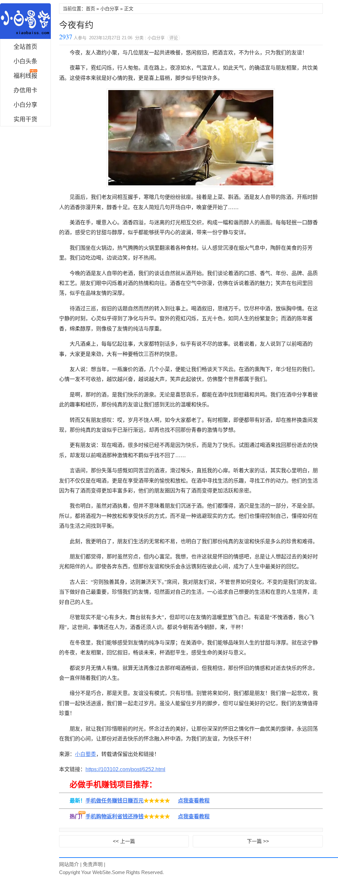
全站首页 (25, 47)
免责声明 (93, 864)
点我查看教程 (194, 800)
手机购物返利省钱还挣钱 (114, 816)
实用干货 (25, 119)
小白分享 (25, 105)
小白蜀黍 (25, 21)
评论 (173, 37)
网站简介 (69, 864)
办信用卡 (25, 90)
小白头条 (25, 61)
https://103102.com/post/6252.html (125, 769)
